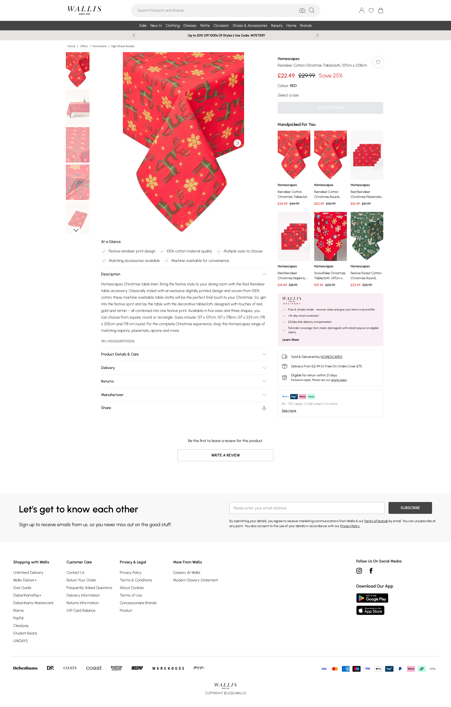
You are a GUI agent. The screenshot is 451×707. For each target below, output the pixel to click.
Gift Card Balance (81, 610)
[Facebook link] (371, 571)
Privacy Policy (131, 572)
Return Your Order (81, 580)
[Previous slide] (134, 35)
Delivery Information (83, 595)
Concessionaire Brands (138, 603)
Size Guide (22, 587)
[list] (183, 143)
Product (126, 610)
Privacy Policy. (350, 526)
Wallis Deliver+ (25, 580)
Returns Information (82, 603)
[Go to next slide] (237, 143)
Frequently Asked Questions (89, 587)
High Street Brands (122, 46)
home (71, 46)
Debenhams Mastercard (33, 603)
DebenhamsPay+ (27, 595)
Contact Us (76, 572)
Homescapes (288, 58)
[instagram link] (359, 571)
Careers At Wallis (186, 572)
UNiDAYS (20, 641)
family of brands (376, 521)
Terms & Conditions (136, 580)
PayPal (18, 618)
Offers (84, 46)
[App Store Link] (372, 604)
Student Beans (25, 633)
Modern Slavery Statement (195, 580)
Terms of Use (131, 595)
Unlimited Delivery (28, 572)
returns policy (339, 380)
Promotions (100, 46)
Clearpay (21, 625)
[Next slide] (317, 35)
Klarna (18, 610)
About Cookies (132, 587)
